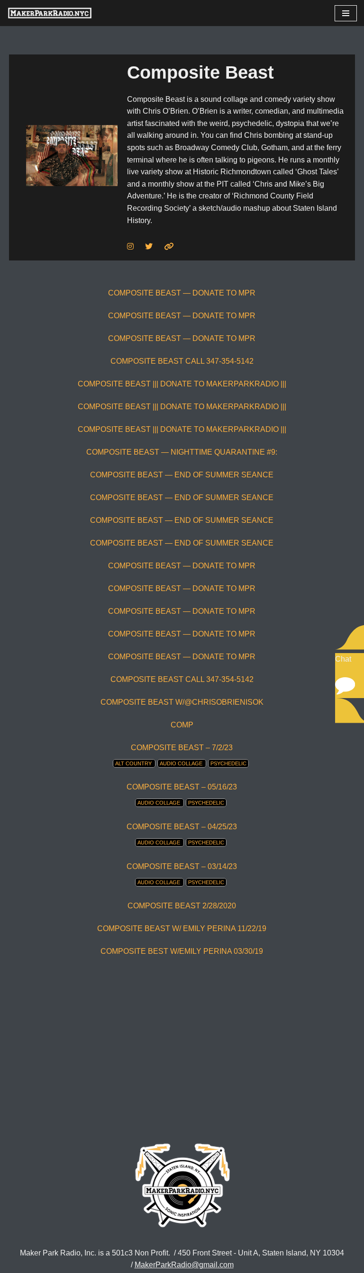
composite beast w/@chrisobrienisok (182, 702)
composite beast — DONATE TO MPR (181, 293)
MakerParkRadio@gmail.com (184, 1265)
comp (182, 725)
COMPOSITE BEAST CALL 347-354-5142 (182, 361)
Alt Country (133, 763)
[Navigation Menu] (346, 13)
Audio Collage (181, 763)
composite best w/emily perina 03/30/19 (181, 951)
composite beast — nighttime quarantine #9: (181, 452)
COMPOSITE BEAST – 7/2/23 (182, 748)
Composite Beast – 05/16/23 (182, 787)
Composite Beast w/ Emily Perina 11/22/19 (181, 928)
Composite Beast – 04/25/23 (182, 827)
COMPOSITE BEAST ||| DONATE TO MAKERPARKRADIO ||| (182, 384)
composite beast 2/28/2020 (181, 906)
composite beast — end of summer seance (181, 475)
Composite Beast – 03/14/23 (182, 866)
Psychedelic (228, 763)
